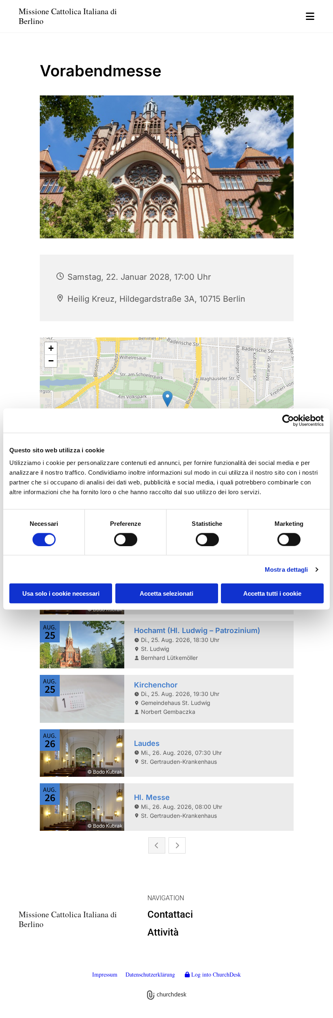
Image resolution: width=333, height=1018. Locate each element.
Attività (163, 932)
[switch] (125, 539)
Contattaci (170, 914)
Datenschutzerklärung (150, 974)
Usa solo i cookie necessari (60, 593)
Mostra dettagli (286, 569)
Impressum (104, 974)
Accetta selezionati (166, 593)
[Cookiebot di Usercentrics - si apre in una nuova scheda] (288, 420)
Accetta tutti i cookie (272, 593)
